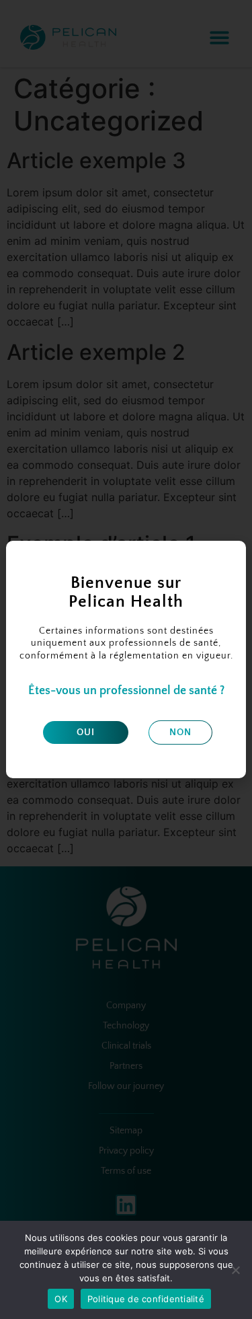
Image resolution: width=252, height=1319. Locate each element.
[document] (126, 659)
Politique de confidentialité (145, 1298)
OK (60, 1298)
